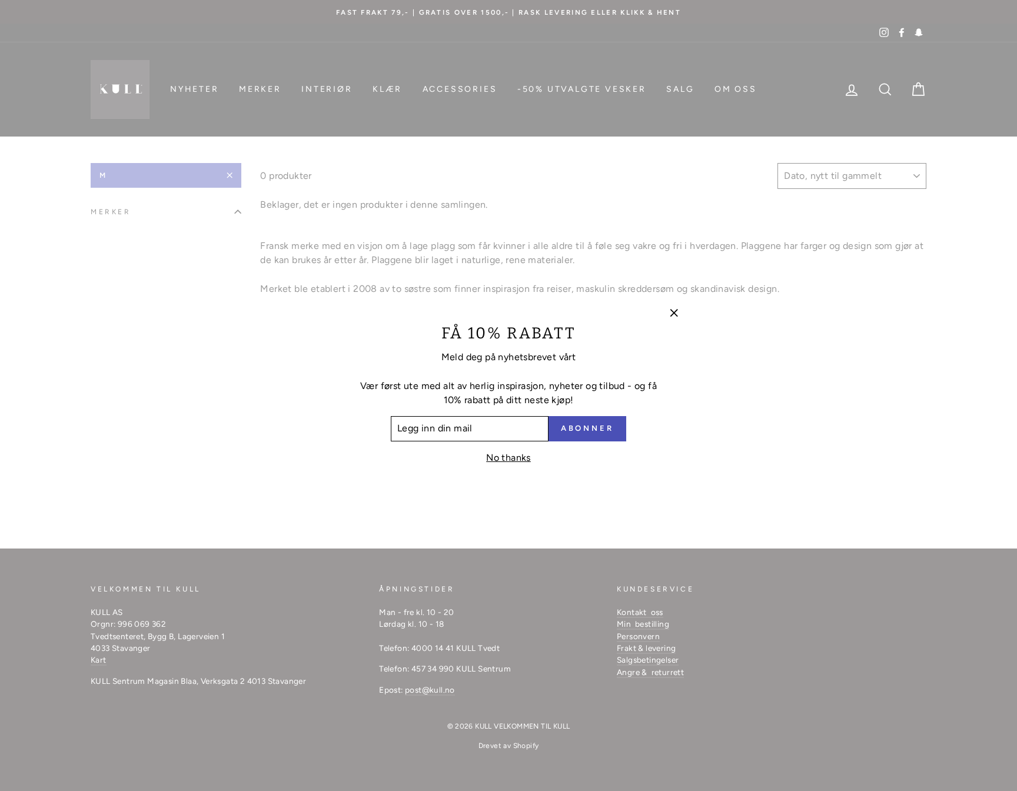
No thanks (508, 457)
